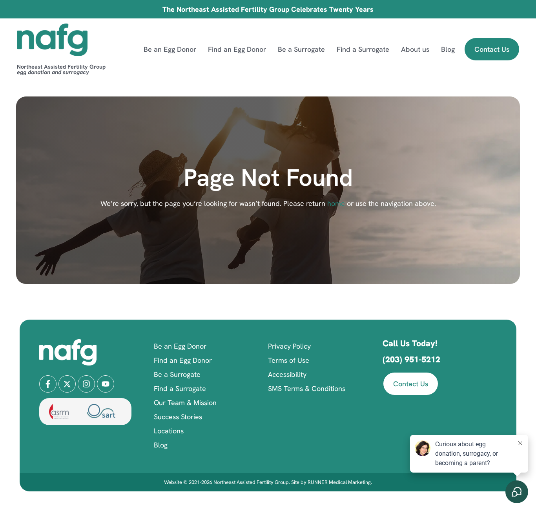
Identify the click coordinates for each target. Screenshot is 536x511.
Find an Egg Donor (237, 49)
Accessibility (287, 374)
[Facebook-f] (48, 384)
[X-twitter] (67, 384)
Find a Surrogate (363, 49)
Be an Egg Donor (170, 49)
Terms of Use (288, 360)
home (335, 203)
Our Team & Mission (185, 402)
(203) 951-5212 (411, 359)
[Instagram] (86, 384)
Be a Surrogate (301, 49)
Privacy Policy (289, 346)
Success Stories (178, 416)
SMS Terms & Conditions (306, 388)
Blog (448, 49)
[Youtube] (105, 384)
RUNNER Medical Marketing (339, 482)
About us (415, 49)
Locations (169, 430)
